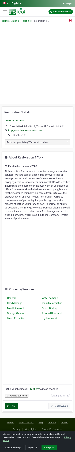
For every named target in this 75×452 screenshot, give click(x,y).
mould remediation (52, 303)
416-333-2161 (19, 134)
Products (20, 120)
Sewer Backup (49, 308)
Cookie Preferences (52, 429)
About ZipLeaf (26, 422)
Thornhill (26, 20)
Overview (9, 120)
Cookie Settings (13, 447)
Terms (64, 422)
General (11, 298)
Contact (52, 422)
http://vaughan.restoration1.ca (25, 130)
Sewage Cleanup (16, 313)
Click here (34, 389)
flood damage (14, 303)
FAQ (41, 422)
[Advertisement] (37, 64)
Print (12, 406)
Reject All (32, 447)
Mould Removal (15, 308)
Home (5, 20)
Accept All (49, 447)
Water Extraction (16, 318)
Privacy (16, 429)
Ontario (15, 20)
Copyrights (30, 429)
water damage (50, 298)
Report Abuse (60, 406)
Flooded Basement (52, 313)
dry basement (49, 318)
